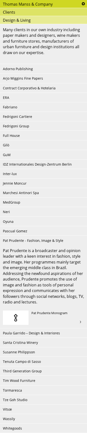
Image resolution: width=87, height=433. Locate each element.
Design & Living (17, 20)
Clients (9, 12)
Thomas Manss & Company (28, 4)
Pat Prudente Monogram (43, 317)
